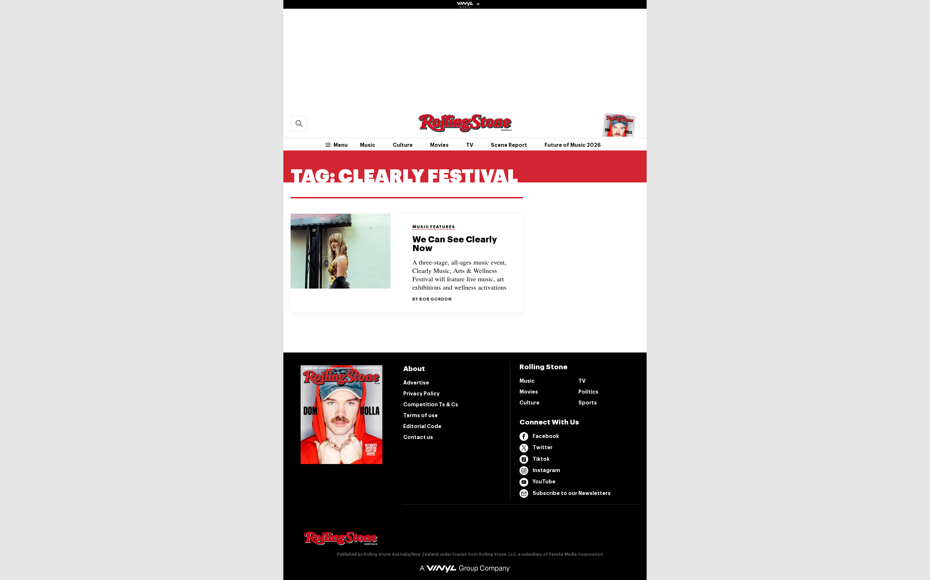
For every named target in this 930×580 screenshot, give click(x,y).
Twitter (543, 447)
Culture (403, 145)
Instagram (546, 470)
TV (469, 145)
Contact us (418, 437)
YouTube (544, 481)
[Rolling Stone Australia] (465, 129)
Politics (588, 391)
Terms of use (420, 415)
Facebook (546, 436)
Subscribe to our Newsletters (572, 493)
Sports (587, 402)
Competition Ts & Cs (430, 404)
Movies (439, 145)
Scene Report (509, 145)
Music (367, 145)
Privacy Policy (421, 393)
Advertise (416, 382)
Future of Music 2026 (573, 145)
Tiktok (541, 459)
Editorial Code (422, 426)
